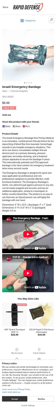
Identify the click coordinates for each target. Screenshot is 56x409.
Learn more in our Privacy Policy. (16, 389)
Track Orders (39, 353)
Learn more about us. (11, 392)
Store (5, 7)
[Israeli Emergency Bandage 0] (28, 55)
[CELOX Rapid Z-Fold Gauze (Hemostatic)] (41, 314)
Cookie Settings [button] (28, 405)
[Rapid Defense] (28, 7)
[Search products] (51, 19)
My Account (16, 353)
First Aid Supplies (19, 91)
